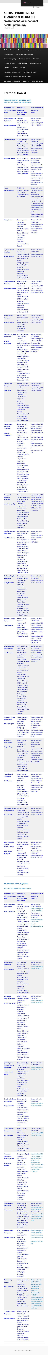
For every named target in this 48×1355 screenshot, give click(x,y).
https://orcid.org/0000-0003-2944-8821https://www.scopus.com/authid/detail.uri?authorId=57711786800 (37, 1237)
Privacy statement (35, 63)
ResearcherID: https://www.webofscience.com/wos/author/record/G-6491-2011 (37, 207)
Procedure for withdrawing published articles (17, 76)
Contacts (6, 68)
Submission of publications (12, 72)
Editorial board (22, 63)
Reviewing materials (30, 72)
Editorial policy (8, 54)
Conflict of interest (24, 59)
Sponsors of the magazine (12, 81)
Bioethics (36, 59)
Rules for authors (9, 63)
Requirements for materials (24, 54)
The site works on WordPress (24, 1351)
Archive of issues (37, 81)
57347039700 (35, 742)
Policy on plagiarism (19, 68)
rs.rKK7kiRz (36, 762)
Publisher (26, 81)
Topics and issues (9, 50)
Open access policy (10, 59)
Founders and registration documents (29, 50)
